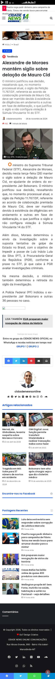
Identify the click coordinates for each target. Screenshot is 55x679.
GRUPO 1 (21, 346)
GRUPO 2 (33, 346)
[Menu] (3, 19)
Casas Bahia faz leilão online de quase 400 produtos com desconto (35, 573)
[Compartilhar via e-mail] (39, 361)
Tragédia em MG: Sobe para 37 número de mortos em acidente (12, 473)
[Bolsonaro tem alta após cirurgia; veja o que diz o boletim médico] (41, 459)
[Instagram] (38, 397)
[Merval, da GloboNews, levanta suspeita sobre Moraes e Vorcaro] (14, 419)
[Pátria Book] (38, 666)
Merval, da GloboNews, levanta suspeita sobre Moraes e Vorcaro (13, 434)
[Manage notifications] (47, 672)
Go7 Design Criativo (28, 634)
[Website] (9, 397)
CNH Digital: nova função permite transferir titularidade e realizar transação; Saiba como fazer (40, 436)
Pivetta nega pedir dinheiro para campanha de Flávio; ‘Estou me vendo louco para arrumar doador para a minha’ (26, 10)
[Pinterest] (31, 361)
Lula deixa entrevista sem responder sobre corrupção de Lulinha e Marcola (37, 522)
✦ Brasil (15, 44)
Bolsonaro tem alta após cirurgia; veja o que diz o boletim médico (40, 473)
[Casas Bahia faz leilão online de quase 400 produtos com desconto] (10, 574)
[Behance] (35, 397)
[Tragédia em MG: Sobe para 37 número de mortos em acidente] (14, 459)
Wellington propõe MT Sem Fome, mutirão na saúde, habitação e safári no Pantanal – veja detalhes (36, 589)
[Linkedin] (24, 361)
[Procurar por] (51, 19)
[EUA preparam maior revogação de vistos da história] (10, 559)
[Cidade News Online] (19, 17)
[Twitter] (16, 361)
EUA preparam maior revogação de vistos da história (34, 558)
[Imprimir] (46, 361)
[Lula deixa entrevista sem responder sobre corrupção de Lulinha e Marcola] (10, 523)
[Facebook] (9, 361)
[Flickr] (24, 397)
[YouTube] (27, 397)
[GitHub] (42, 397)
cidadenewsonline (14, 119)
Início (7, 44)
